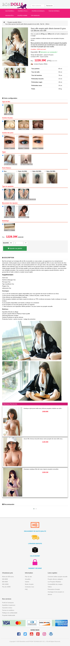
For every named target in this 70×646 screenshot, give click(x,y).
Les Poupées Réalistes (54, 581)
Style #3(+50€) (50, 171)
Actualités (28, 579)
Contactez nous (29, 586)
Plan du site (28, 576)
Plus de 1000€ (6, 586)
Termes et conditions (8, 610)
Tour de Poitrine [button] (53, 11)
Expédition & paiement (8, 605)
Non (5, 171)
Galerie (27, 581)
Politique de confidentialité (9, 613)
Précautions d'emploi (54, 589)
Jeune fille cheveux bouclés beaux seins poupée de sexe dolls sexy (43, 438)
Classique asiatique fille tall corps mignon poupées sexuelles (41, 469)
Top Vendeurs (35, 15)
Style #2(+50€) (36, 171)
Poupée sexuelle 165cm (14, 22)
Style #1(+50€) (22, 171)
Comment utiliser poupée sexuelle (57, 576)
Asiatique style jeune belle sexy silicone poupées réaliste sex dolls (43, 408)
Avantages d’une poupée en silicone (56, 593)
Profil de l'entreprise (8, 602)
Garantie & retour (7, 607)
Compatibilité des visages (55, 584)
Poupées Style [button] (22, 11)
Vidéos (50, 586)
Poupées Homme (22, 15)
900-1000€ (5, 584)
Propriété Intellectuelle (8, 615)
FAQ (26, 589)
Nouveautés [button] (9, 15)
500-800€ (5, 579)
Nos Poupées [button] (9, 11)
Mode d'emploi (29, 584)
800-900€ (5, 581)
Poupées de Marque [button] (38, 11)
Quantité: (6, 242)
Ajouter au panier (16, 248)
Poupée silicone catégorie (55, 579)
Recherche (49, 5)
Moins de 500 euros (8, 576)
